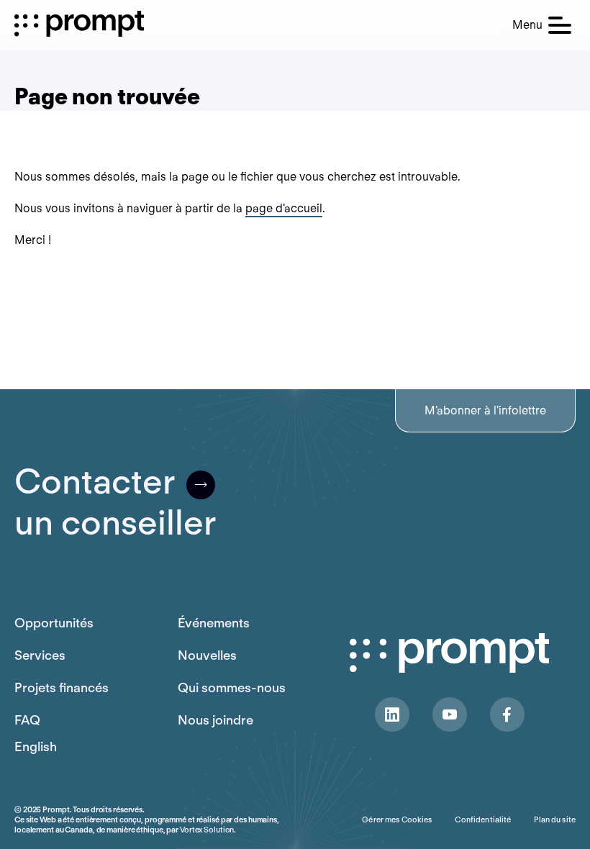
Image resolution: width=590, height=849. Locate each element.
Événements (214, 622)
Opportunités (54, 622)
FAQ (27, 719)
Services (39, 655)
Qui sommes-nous (232, 687)
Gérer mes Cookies (397, 819)
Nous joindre (215, 719)
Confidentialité (483, 819)
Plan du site (555, 819)
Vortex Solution (207, 830)
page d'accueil (283, 208)
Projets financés (61, 687)
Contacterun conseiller (115, 502)
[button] (542, 25)
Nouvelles (207, 655)
